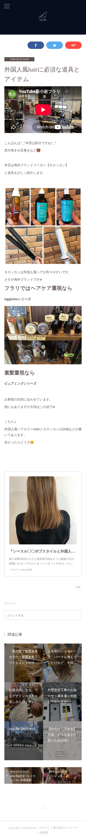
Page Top (43, 809)
